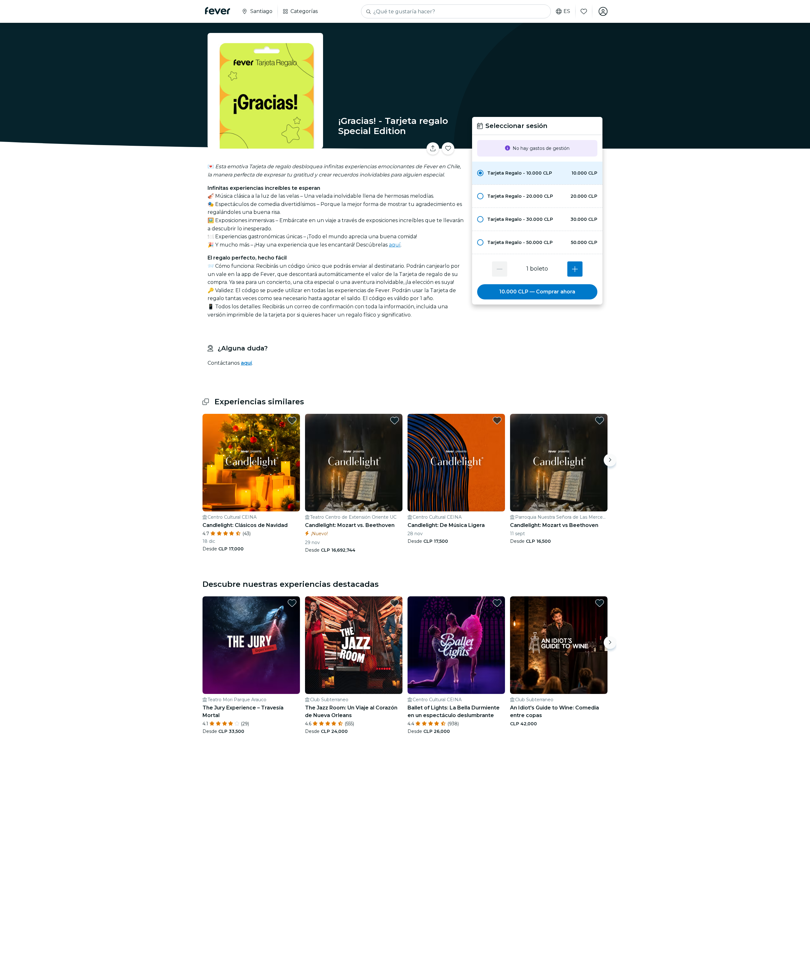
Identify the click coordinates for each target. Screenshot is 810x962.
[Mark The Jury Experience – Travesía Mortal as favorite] (292, 603)
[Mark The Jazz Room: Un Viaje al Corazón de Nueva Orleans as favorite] (394, 603)
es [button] (567, 11)
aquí (395, 245)
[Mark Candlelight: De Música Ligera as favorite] (497, 420)
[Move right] (610, 460)
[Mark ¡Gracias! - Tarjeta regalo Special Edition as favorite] (448, 148)
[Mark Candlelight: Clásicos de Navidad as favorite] (292, 420)
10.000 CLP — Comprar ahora (537, 292)
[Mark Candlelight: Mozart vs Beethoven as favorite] (599, 420)
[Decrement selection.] (499, 269)
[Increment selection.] (575, 269)
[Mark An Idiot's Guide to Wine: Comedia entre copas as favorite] (599, 603)
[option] (537, 173)
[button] (537, 173)
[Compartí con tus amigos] (433, 148)
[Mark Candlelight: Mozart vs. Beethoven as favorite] (394, 420)
